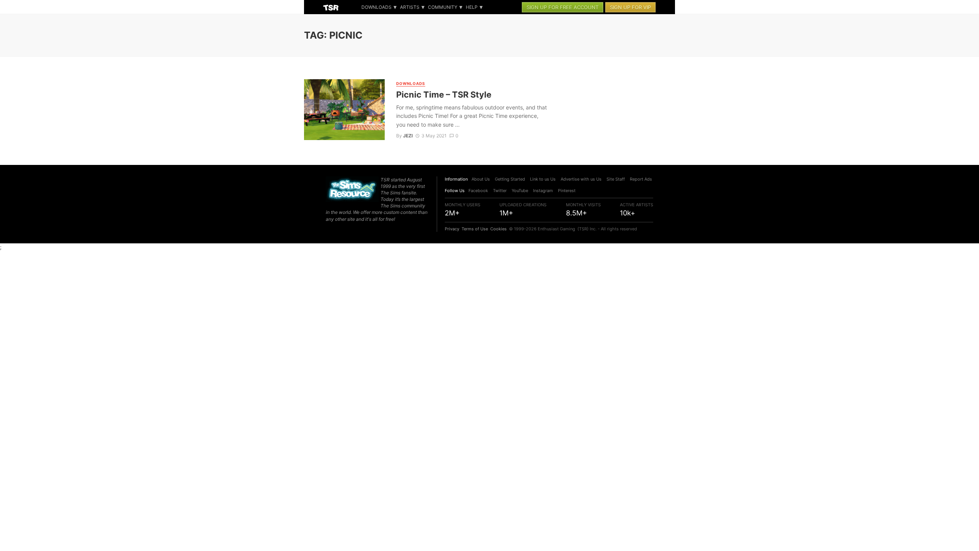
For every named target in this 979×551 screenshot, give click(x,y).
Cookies (498, 228)
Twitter (500, 190)
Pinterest (567, 190)
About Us (481, 179)
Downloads (376, 7)
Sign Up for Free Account (562, 7)
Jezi (408, 136)
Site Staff (616, 179)
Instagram (543, 190)
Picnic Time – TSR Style (443, 94)
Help (472, 7)
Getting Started (510, 179)
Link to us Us (543, 179)
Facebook (478, 190)
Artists (410, 7)
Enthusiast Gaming (556, 228)
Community (442, 7)
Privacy (452, 228)
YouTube (520, 190)
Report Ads (641, 179)
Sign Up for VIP (630, 7)
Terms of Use (475, 228)
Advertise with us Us (581, 179)
